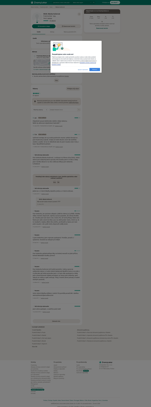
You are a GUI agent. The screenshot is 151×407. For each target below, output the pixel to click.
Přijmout (94, 69)
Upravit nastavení (83, 69)
